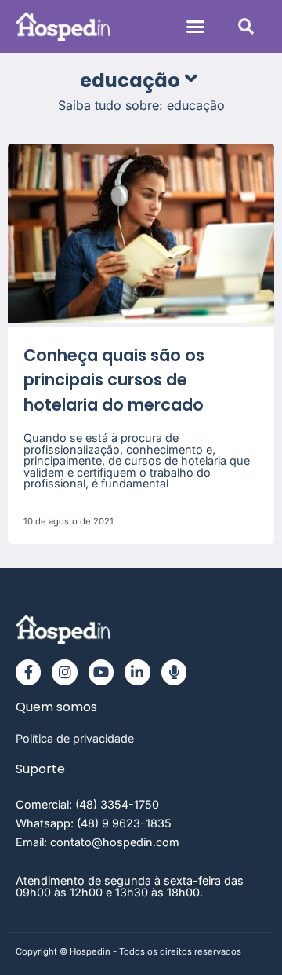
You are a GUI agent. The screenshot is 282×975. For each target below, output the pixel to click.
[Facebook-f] (28, 672)
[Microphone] (173, 672)
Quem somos (56, 707)
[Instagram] (64, 672)
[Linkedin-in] (137, 672)
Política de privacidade (75, 738)
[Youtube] (101, 672)
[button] (196, 27)
